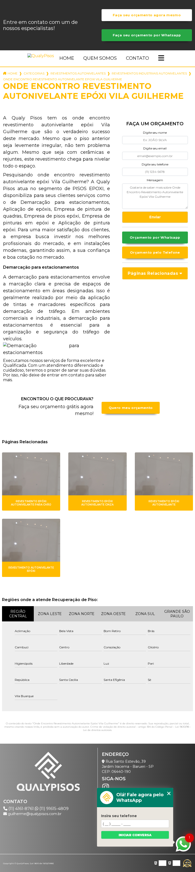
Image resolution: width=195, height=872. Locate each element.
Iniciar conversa (135, 835)
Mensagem (155, 180)
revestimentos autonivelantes (78, 73)
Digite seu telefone (155, 164)
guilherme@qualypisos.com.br (34, 814)
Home (66, 58)
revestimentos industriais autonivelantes (149, 73)
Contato (137, 58)
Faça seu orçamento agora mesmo (147, 15)
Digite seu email (155, 148)
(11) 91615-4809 (53, 808)
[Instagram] (105, 787)
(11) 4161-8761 (21, 808)
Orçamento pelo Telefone (155, 252)
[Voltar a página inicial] (41, 55)
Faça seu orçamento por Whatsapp (147, 35)
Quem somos (100, 58)
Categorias (34, 73)
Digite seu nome (155, 132)
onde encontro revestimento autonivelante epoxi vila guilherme (62, 79)
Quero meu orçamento (131, 408)
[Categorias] (161, 58)
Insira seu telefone (119, 816)
